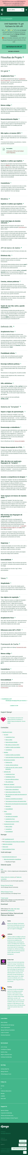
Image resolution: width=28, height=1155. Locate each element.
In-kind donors (5, 1133)
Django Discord (4, 1071)
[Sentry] (3, 925)
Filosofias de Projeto (7, 732)
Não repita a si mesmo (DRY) (12, 744)
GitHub (2, 1086)
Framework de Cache (9, 824)
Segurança (8, 806)
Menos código (8, 739)
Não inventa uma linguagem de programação (16, 803)
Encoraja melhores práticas (12, 779)
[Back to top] (25, 1152)
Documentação (6, 18)
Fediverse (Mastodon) (6, 1091)
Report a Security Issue (6, 1054)
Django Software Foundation (8, 1030)
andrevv (4, 1144)
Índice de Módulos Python (8, 849)
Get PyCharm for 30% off (14, 47)
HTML (12, 908)
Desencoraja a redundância (12, 789)
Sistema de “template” (9, 784)
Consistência (8, 749)
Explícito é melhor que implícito (12, 747)
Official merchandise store (7, 1115)
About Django (4, 1022)
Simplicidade (8, 814)
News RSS (3, 1098)
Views (5, 811)
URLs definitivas (9, 781)
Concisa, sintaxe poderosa (11, 765)
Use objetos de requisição (11, 816)
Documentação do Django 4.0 (9, 856)
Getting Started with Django (7, 1025)
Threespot (4, 1140)
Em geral (6, 734)
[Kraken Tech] (3, 964)
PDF (15, 908)
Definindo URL (7, 771)
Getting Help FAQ (5, 1069)
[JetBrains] (3, 938)
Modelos (6, 752)
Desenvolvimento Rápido (11, 742)
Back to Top (14, 705)
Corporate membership (6, 1113)
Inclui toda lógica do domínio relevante (14, 757)
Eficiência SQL (8, 762)
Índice (2, 877)
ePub (18, 908)
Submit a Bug (4, 1052)
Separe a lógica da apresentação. (13, 787)
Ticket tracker (4, 898)
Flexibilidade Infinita (10, 776)
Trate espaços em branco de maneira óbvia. (15, 801)
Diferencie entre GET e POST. (12, 821)
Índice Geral (5, 846)
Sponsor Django (4, 1110)
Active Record (22, 227)
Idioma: (22, 1144)
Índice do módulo (9, 877)
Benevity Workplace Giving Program (9, 1118)
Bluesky (3, 1093)
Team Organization (5, 1027)
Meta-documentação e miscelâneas (12, 859)
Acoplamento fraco (10, 737)
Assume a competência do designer (13, 798)
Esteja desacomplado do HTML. (13, 792)
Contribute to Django (6, 1049)
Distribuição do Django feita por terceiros (16, 700)
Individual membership (6, 1057)
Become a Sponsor (13, 51)
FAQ (2, 869)
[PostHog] (3, 991)
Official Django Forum (7, 892)
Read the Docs (11, 910)
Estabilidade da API (7, 699)
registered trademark (15, 1150)
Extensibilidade (9, 809)
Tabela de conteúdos (7, 844)
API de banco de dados (9, 760)
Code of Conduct (5, 1032)
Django (2, 9)
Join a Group (4, 1047)
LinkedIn (3, 1096)
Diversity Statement (5, 1035)
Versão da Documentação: (19, 1148)
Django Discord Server (7, 885)
